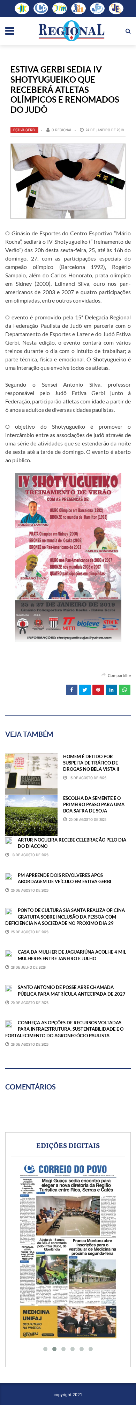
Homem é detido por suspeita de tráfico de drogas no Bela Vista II (91, 763)
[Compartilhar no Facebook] (71, 690)
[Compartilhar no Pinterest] (98, 690)
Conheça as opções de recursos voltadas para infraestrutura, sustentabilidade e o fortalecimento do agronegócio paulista (64, 1029)
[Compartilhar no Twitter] (85, 690)
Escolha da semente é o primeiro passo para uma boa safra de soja (93, 804)
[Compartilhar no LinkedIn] (111, 690)
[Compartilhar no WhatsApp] (124, 690)
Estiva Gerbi (24, 129)
